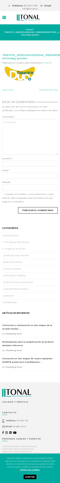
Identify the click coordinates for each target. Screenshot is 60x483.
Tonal (45, 63)
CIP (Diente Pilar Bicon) (16, 242)
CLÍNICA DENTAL (12, 269)
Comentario (8, 116)
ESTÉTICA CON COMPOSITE (18, 282)
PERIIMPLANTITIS (13, 262)
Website (6, 182)
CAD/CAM (8, 295)
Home (29, 29)
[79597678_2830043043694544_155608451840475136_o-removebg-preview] (19, 73)
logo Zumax (8, 90)
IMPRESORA (10, 302)
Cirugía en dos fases (14, 248)
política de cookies (30, 470)
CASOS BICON (10, 235)
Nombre (7, 158)
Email (5, 170)
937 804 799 (17, 420)
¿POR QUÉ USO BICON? (16, 255)
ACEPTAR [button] (30, 477)
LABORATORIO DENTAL (16, 289)
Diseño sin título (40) (48, 90)
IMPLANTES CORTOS (14, 275)
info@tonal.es (16, 426)
